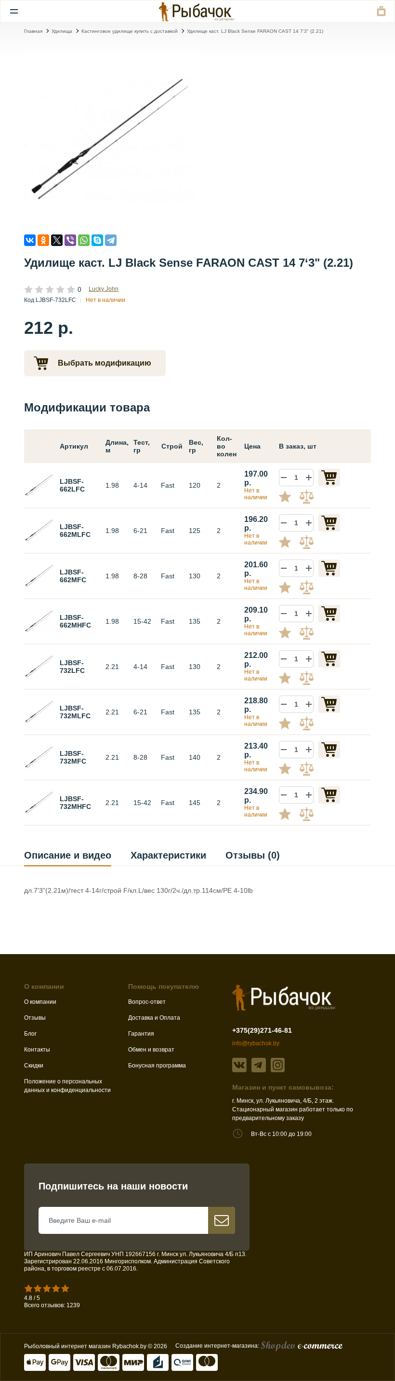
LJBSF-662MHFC (75, 621)
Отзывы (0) (252, 855)
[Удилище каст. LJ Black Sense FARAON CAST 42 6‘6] (39, 621)
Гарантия (141, 1033)
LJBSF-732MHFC (75, 802)
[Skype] (97, 240)
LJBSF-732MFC (73, 757)
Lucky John (103, 289)
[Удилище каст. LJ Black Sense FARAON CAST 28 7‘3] (39, 757)
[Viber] (70, 240)
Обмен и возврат (151, 1049)
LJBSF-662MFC (73, 576)
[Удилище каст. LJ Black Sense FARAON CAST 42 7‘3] (39, 802)
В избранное (288, 496)
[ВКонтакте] (30, 240)
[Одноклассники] (43, 240)
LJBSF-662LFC (72, 485)
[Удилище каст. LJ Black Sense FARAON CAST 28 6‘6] (39, 575)
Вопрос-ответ (147, 1001)
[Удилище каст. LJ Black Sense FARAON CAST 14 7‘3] (109, 139)
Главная (33, 31)
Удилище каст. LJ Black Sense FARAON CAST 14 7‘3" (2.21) (255, 31)
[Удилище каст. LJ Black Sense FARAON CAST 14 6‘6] (39, 485)
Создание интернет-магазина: (218, 1345)
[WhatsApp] (84, 240)
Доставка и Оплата (154, 1017)
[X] (57, 240)
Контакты (37, 1049)
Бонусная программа (157, 1065)
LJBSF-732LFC (72, 666)
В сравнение (307, 496)
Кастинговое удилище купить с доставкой (129, 31)
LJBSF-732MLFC (75, 712)
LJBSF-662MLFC (75, 530)
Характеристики (168, 855)
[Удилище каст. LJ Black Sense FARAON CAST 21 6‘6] (39, 530)
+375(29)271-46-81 (262, 1030)
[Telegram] (111, 240)
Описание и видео (67, 855)
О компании (40, 1001)
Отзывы (35, 1017)
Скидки (33, 1065)
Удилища (62, 31)
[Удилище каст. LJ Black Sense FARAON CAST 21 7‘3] (39, 711)
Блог (30, 1033)
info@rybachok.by (255, 1043)
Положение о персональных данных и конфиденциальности (67, 1086)
